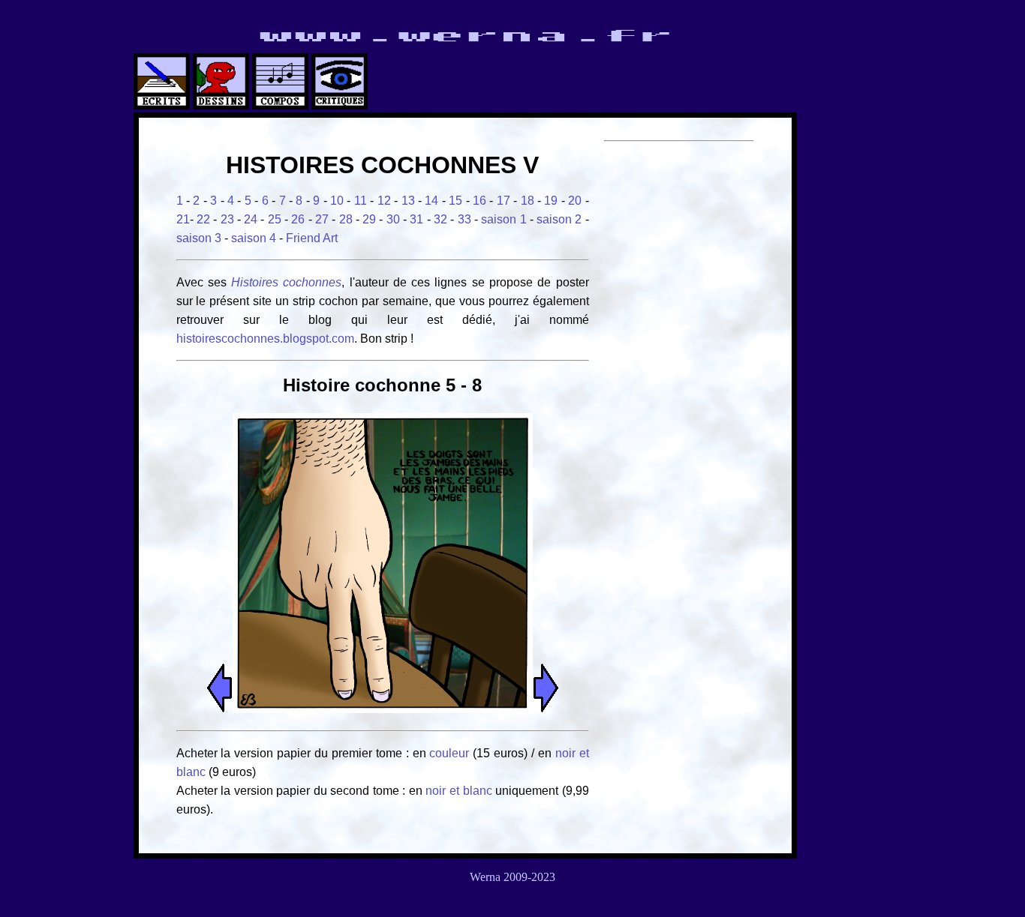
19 (551, 200)
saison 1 (503, 219)
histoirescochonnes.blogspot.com (265, 338)
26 (298, 219)
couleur (451, 753)
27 (322, 219)
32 (440, 219)
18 (527, 200)
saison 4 (253, 238)
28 (346, 219)
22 (203, 219)
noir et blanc (458, 790)
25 (274, 219)
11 (360, 200)
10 (337, 200)
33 (464, 219)
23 (227, 219)
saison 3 (198, 238)
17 (503, 200)
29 (369, 219)
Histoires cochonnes (286, 282)
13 (408, 200)
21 (183, 219)
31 (416, 219)
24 (250, 219)
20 (575, 200)
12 (384, 200)
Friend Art (312, 238)
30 (393, 219)
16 (479, 200)
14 (431, 200)
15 (455, 200)
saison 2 (559, 219)
